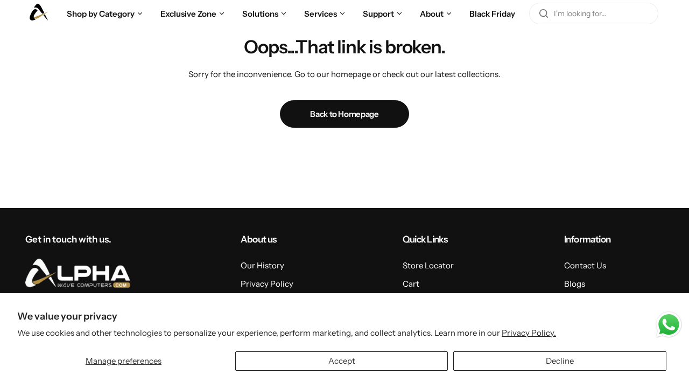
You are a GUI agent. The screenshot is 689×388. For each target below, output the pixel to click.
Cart (411, 284)
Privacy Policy (267, 284)
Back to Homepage (344, 114)
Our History (262, 265)
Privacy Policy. (529, 333)
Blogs (574, 284)
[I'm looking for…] (544, 13)
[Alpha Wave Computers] (38, 13)
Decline (560, 361)
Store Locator (428, 265)
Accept (341, 361)
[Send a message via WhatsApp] (669, 325)
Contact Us (585, 265)
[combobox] (593, 13)
